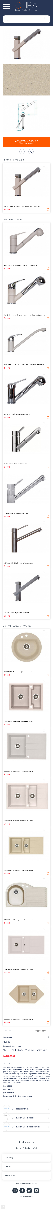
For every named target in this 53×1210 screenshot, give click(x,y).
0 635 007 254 (26, 1148)
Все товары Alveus (20, 1109)
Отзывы (7, 1031)
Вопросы (7, 1037)
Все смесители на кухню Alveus (26, 1127)
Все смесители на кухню (23, 1118)
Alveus (6, 1042)
